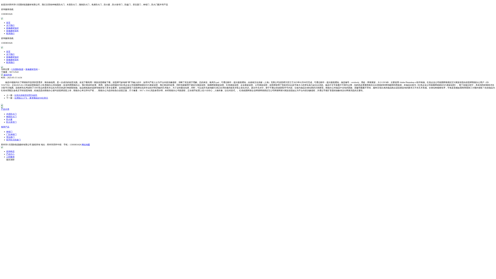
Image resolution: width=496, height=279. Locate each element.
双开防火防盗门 (13, 140)
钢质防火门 (11, 117)
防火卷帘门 (11, 122)
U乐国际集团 (17, 69)
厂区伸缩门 (11, 134)
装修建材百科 (12, 31)
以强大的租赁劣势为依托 (25, 95)
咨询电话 (10, 151)
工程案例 (10, 157)
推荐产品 (5, 127)
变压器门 (10, 137)
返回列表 (7, 75)
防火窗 (9, 119)
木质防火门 (11, 114)
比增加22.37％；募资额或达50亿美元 (31, 98)
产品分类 (5, 109)
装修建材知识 (12, 28)
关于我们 (10, 25)
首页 (8, 23)
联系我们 (10, 33)
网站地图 (86, 145)
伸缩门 (9, 132)
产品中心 (10, 154)
